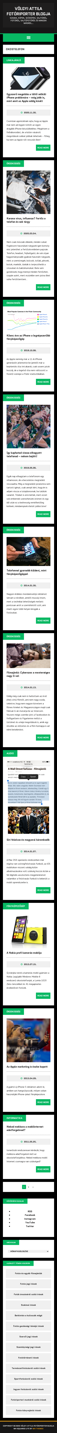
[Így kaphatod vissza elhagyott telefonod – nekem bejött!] (28, 446)
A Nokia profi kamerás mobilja (24, 953)
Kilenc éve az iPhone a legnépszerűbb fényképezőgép (28, 337)
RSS (30, 1211)
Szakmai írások (28, 1305)
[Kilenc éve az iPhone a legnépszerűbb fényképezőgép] (28, 329)
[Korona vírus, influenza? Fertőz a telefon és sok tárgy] (28, 211)
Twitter (30, 1226)
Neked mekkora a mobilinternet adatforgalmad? (25, 1128)
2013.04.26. (30, 1078)
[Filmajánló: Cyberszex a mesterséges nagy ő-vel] (28, 666)
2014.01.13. (30, 687)
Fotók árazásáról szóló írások (28, 1294)
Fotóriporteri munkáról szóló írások (28, 1399)
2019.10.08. (30, 350)
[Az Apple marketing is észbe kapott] (28, 1060)
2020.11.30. (30, 112)
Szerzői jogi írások (28, 1336)
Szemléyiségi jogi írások (29, 1347)
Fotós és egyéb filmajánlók (28, 1273)
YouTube (30, 1222)
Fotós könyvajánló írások (28, 1410)
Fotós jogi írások (28, 1283)
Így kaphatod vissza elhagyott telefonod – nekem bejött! (24, 454)
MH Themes (38, 1428)
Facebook (30, 1215)
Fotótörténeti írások (28, 1357)
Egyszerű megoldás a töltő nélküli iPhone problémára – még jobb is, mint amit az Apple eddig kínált (26, 97)
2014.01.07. (30, 851)
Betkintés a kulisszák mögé (28, 1315)
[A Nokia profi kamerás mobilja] (28, 946)
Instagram (30, 1219)
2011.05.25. (30, 1141)
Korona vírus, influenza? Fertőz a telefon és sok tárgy (26, 220)
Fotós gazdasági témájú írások (28, 1326)
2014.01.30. (30, 585)
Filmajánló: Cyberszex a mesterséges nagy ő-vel (28, 674)
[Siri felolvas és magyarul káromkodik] (28, 833)
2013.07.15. (30, 964)
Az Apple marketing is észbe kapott (27, 1067)
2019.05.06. (30, 467)
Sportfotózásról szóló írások (28, 1378)
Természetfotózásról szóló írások (28, 1368)
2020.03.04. (30, 233)
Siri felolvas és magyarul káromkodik (28, 840)
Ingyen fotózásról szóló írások (28, 1389)
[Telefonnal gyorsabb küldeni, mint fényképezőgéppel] (28, 564)
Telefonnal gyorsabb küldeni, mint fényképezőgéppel (26, 572)
